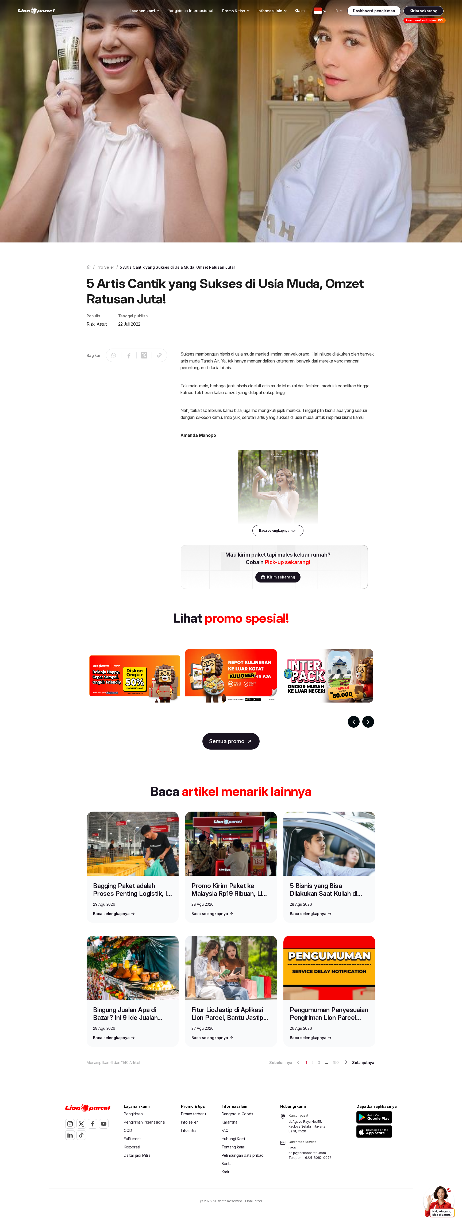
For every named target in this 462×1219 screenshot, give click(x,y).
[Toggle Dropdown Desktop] (318, 10)
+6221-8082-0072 (317, 1158)
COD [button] (128, 1130)
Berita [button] (227, 1163)
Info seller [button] (189, 1122)
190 (336, 1062)
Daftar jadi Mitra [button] (137, 1155)
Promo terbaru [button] (193, 1114)
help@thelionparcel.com (307, 1153)
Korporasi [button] (132, 1147)
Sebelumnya (280, 1062)
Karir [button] (225, 1172)
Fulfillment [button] (132, 1138)
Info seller (105, 267)
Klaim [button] (300, 10)
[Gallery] (231, 688)
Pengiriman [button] (133, 1114)
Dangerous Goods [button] (237, 1114)
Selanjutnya (363, 1062)
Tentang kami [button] (233, 1147)
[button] (375, 1117)
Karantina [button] (229, 1122)
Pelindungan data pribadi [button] (243, 1155)
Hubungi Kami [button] (233, 1138)
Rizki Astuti (97, 324)
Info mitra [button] (189, 1130)
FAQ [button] (225, 1130)
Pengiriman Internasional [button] (190, 10)
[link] (36, 11)
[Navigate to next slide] (368, 722)
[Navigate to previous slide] (354, 722)
